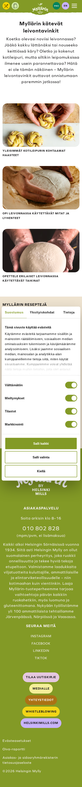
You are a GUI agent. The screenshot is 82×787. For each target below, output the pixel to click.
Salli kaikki (41, 443)
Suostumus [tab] (14, 312)
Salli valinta (41, 457)
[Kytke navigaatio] (74, 6)
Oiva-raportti (14, 749)
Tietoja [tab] (69, 312)
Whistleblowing (41, 711)
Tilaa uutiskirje (41, 677)
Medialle (41, 688)
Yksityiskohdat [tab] (42, 312)
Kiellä (41, 471)
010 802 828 (41, 528)
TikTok (41, 658)
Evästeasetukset (17, 740)
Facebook (41, 643)
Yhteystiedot (41, 700)
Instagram (41, 636)
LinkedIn (41, 650)
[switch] (71, 398)
